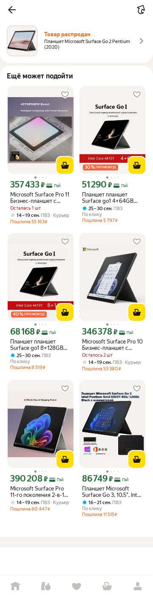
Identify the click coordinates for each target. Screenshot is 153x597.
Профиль (137, 586)
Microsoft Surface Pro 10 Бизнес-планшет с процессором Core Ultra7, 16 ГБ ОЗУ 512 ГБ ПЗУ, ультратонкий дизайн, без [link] (112, 344)
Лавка (46, 586)
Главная (15, 586)
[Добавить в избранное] (65, 94)
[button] (12, 10)
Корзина (107, 586)
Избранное (76, 586)
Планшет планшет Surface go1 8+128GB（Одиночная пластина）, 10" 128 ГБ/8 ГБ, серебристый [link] (39, 344)
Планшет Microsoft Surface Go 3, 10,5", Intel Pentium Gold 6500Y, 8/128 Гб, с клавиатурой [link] (112, 491)
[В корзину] (65, 165)
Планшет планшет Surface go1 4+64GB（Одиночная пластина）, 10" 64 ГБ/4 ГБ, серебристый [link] (112, 197)
